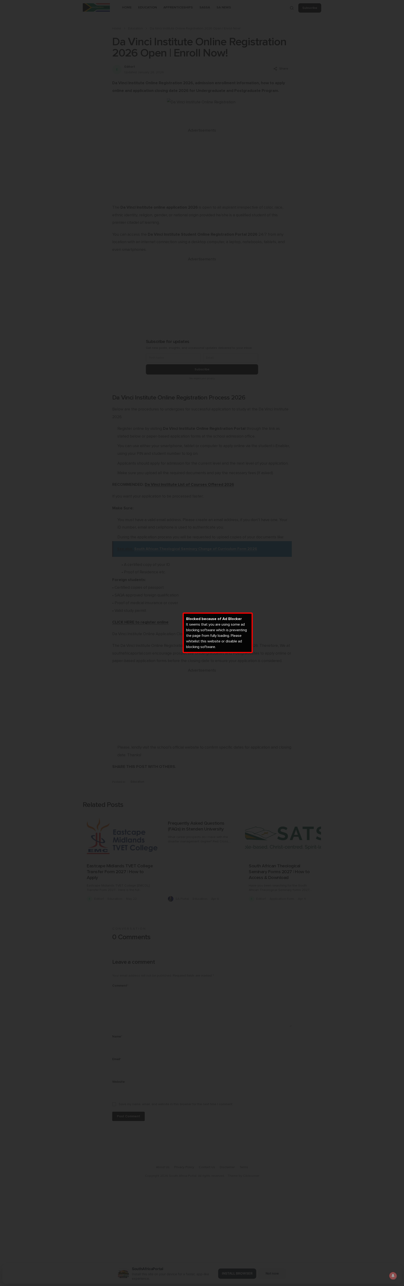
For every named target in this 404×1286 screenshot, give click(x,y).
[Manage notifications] (393, 1275)
